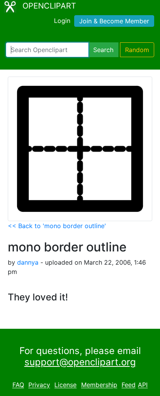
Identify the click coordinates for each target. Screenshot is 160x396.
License (65, 385)
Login (62, 20)
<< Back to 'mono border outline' (57, 226)
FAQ (18, 385)
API (143, 385)
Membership (99, 385)
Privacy (39, 385)
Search (103, 50)
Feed (129, 385)
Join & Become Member (114, 21)
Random (137, 50)
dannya (27, 262)
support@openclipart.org (80, 362)
